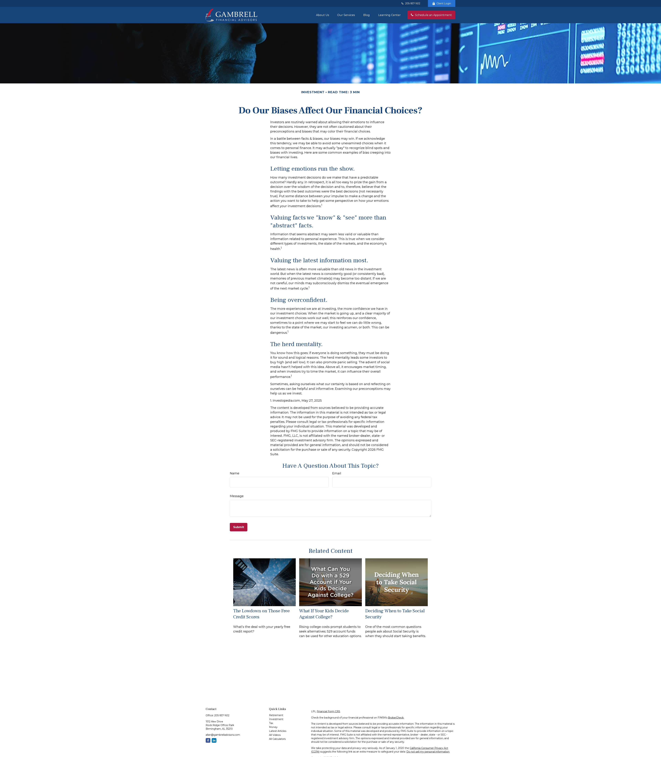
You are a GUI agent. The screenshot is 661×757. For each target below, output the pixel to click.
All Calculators (277, 738)
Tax (271, 723)
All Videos (275, 735)
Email (336, 473)
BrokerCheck (396, 717)
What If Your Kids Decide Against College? (324, 614)
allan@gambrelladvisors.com (223, 734)
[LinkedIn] (214, 740)
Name (234, 473)
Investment (276, 719)
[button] (322, 15)
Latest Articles (277, 731)
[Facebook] (208, 740)
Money (273, 727)
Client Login (444, 3)
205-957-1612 (412, 3)
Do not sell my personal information (427, 751)
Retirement (276, 715)
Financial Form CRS (328, 711)
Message (237, 496)
